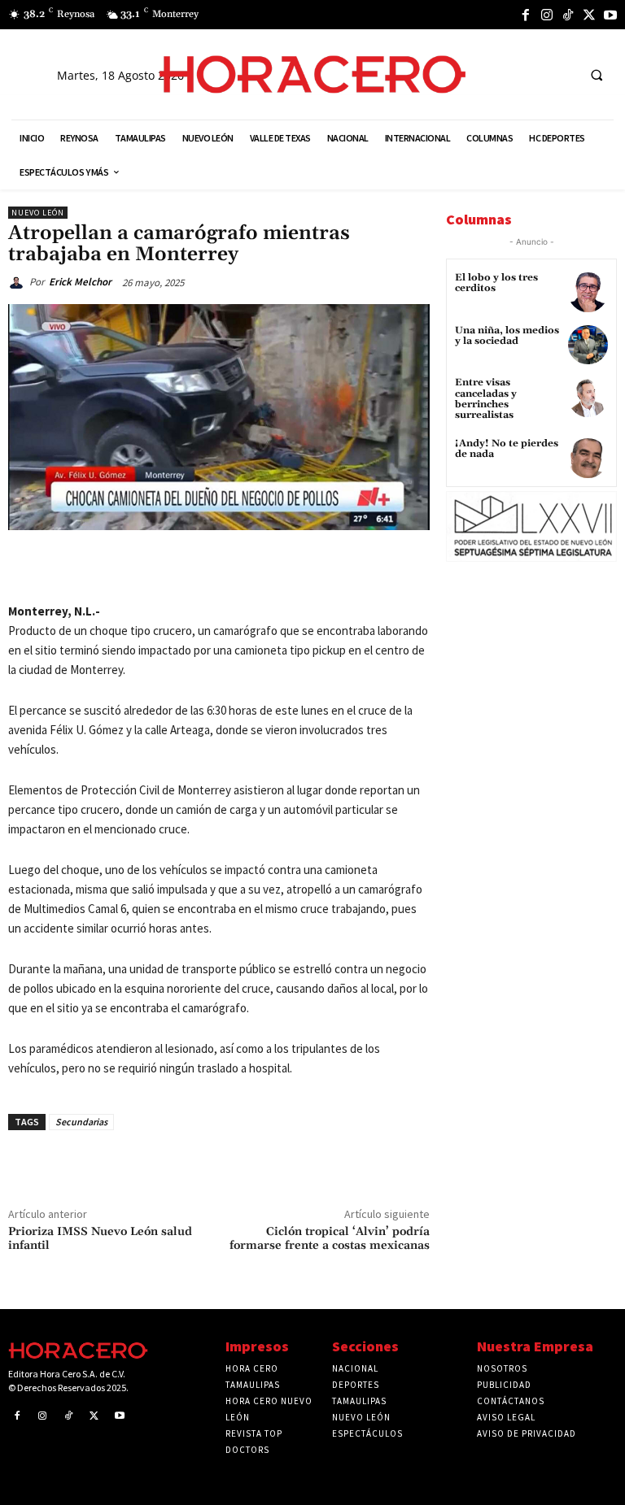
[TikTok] (568, 14)
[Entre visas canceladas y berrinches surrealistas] (588, 397)
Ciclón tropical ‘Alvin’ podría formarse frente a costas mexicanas (329, 1238)
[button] (596, 74)
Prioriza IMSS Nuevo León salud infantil (100, 1238)
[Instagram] (546, 14)
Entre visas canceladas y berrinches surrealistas (486, 398)
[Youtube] (610, 14)
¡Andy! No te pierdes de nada (506, 448)
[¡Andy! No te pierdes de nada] (588, 458)
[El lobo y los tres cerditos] (588, 292)
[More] (329, 567)
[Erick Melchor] (18, 282)
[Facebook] (525, 14)
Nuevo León (37, 212)
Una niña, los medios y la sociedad (507, 335)
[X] (589, 14)
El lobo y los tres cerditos (496, 283)
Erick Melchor (80, 282)
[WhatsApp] (215, 567)
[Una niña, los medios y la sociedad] (588, 345)
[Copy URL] (290, 567)
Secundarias (81, 1122)
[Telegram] (253, 567)
